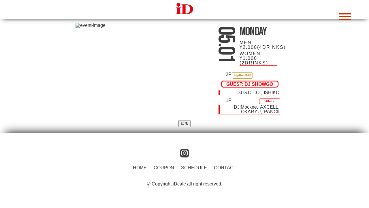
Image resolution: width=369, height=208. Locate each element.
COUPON (164, 167)
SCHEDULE (194, 167)
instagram (184, 153)
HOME (140, 167)
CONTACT (225, 167)
